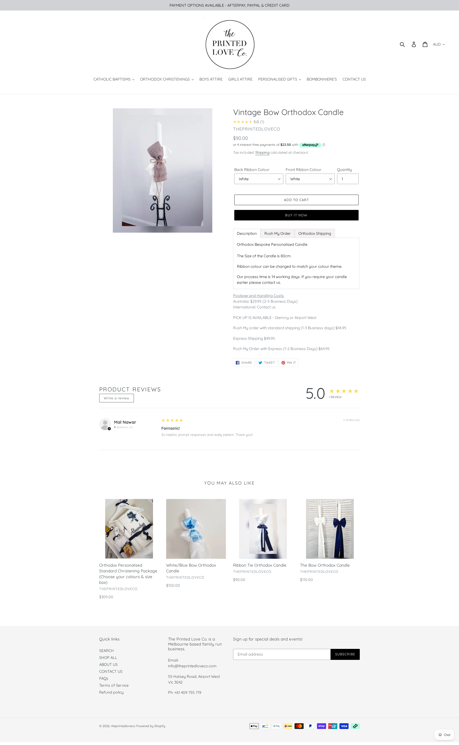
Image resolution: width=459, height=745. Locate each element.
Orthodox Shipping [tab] (314, 233)
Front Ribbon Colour (303, 169)
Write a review (116, 398)
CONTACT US (110, 671)
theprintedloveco (123, 726)
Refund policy (111, 692)
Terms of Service (114, 685)
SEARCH (106, 650)
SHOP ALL (108, 657)
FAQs (103, 678)
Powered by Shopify (150, 726)
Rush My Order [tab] (277, 233)
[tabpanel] (296, 263)
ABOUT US (108, 664)
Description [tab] (247, 233)
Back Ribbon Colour (251, 169)
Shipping (262, 152)
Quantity (344, 169)
